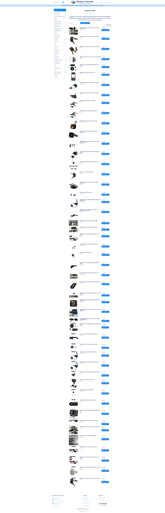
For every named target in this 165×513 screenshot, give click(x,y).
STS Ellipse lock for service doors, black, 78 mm (88, 344)
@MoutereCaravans (57, 503)
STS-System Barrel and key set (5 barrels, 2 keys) (89, 420)
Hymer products (57, 53)
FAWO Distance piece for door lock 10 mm (87, 72)
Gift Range (56, 46)
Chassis (55, 32)
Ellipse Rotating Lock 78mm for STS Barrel (88, 100)
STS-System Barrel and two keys (86, 192)
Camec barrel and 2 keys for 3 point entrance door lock (90, 46)
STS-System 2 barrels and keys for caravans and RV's (90, 478)
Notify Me (104, 327)
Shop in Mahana (71, 5)
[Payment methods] (106, 504)
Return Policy (85, 501)
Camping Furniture (57, 28)
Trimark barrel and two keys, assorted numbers (88, 227)
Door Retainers (56, 37)
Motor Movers (56, 56)
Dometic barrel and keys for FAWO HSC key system (89, 82)
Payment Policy (85, 499)
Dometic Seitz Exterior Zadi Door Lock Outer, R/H (89, 272)
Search (63, 2)
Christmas (56, 34)
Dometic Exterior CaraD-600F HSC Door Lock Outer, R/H (90, 281)
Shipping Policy (85, 497)
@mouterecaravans (57, 505)
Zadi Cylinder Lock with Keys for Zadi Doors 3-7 (88, 446)
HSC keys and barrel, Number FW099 (86, 389)
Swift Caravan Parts (57, 68)
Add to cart (104, 38)
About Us (97, 5)
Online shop (66, 5)
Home (63, 5)
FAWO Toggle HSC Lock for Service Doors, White (88, 244)
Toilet (55, 70)
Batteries (55, 19)
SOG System (81, 5)
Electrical (55, 39)
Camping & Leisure (57, 26)
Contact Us (101, 5)
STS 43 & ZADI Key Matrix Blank (86, 252)
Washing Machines (57, 73)
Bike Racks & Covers (57, 23)
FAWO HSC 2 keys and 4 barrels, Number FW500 (88, 220)
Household (56, 51)
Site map (87, 508)
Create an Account (101, 499)
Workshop (76, 5)
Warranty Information (86, 503)
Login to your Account (102, 497)
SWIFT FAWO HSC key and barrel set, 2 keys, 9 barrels (89, 426)
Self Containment (92, 5)
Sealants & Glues (57, 61)
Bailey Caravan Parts (57, 21)
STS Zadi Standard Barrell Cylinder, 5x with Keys (89, 161)
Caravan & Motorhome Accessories (58, 30)
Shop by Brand (56, 14)
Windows (55, 75)
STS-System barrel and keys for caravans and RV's (89, 36)
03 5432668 (56, 497)
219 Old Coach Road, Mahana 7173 (59, 501)
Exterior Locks (56, 41)
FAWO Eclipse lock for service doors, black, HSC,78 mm (90, 371)
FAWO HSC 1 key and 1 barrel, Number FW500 (88, 435)
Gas (55, 44)
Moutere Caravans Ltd (83, 508)
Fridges (55, 42)
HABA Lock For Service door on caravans (87, 379)
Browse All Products (57, 12)
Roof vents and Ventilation (58, 60)
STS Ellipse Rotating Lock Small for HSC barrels (88, 110)
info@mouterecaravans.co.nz (58, 499)
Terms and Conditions (86, 505)
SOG (55, 65)
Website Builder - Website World (82, 511)
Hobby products (57, 49)
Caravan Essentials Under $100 (59, 16)
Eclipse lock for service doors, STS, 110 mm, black (89, 92)
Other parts (56, 58)
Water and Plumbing (57, 72)
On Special (56, 77)
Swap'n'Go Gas (86, 5)
